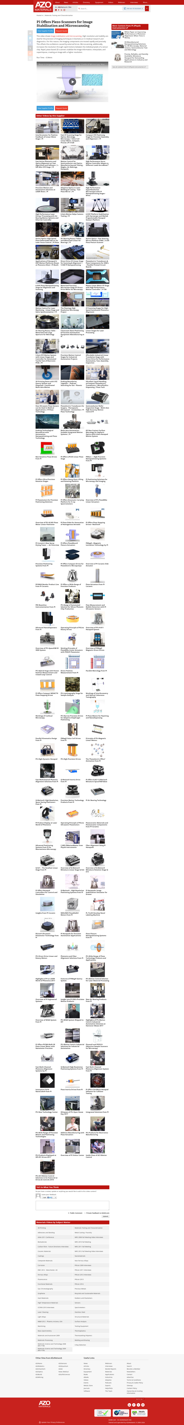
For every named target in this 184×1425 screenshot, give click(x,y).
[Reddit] (30, 53)
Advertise (130, 1377)
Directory (86, 2)
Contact (129, 1374)
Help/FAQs (109, 1388)
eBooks (86, 1377)
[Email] (30, 58)
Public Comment (76, 1213)
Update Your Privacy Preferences (53, 1422)
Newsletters (131, 1372)
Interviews (109, 1366)
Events (86, 1383)
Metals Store (88, 1385)
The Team (108, 1391)
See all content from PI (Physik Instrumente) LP (129, 67)
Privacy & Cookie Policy (135, 1383)
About (129, 1363)
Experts (108, 1385)
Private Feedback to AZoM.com (97, 1213)
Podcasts (108, 1383)
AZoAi (61, 1369)
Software (87, 1391)
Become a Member (133, 1369)
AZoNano (39, 1363)
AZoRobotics (40, 1366)
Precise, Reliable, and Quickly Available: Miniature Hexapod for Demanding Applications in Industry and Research (136, 58)
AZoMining (39, 1377)
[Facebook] (30, 43)
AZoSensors (63, 1363)
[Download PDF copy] (30, 32)
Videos (86, 1380)
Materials (108, 1372)
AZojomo (108, 1380)
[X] (30, 48)
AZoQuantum (63, 1366)
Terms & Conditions (134, 1380)
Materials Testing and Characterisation (59, 15)
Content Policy (132, 1388)
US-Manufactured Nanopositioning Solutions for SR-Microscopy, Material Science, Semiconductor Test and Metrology (135, 46)
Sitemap (130, 1385)
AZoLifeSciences (64, 1374)
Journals (87, 1388)
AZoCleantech (40, 1369)
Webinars (108, 1363)
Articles (86, 1366)
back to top (139, 1399)
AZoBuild (39, 1374)
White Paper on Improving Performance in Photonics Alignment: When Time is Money (135, 35)
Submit (105, 1216)
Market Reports (110, 1369)
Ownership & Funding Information (134, 1392)
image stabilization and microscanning (66, 36)
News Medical (64, 1372)
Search (129, 1366)
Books (86, 1374)
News (86, 1363)
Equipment (88, 1372)
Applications (109, 1374)
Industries (108, 1377)
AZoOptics (39, 1372)
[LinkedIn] (30, 38)
